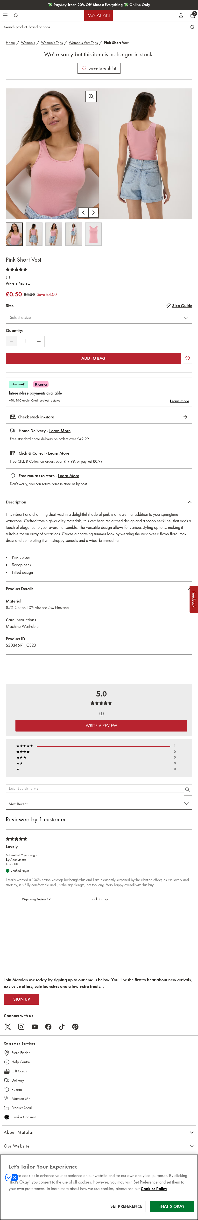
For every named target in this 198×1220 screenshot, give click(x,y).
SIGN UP (21, 999)
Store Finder (21, 1052)
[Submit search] (16, 15)
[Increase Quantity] (39, 341)
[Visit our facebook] (48, 1027)
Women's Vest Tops (83, 42)
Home (10, 42)
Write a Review (18, 283)
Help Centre (21, 1062)
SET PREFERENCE (126, 1206)
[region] (99, 1187)
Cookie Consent (23, 1117)
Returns (17, 1089)
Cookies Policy (154, 1188)
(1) (8, 277)
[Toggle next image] (93, 213)
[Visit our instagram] (21, 1027)
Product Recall (22, 1107)
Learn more (179, 401)
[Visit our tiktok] (62, 1027)
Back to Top (99, 899)
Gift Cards (19, 1071)
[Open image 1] (14, 234)
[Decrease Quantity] (11, 341)
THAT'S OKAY (172, 1206)
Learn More (60, 430)
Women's (28, 42)
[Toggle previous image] (83, 213)
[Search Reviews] (188, 790)
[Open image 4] (73, 234)
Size (10, 305)
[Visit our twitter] (8, 1027)
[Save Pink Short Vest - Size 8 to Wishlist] (84, 68)
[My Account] (181, 15)
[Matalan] (98, 15)
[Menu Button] (5, 15)
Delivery (18, 1080)
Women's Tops (52, 42)
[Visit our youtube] (35, 1027)
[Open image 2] (34, 234)
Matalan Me (21, 1098)
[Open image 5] (93, 234)
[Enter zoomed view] (91, 96)
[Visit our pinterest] (75, 1027)
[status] (25, 341)
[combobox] (99, 317)
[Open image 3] (53, 234)
